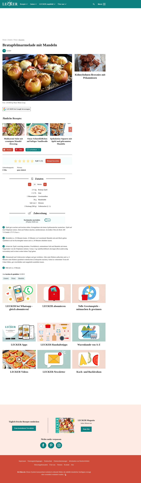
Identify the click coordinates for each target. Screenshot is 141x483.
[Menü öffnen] (104, 4)
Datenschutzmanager (60, 461)
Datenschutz (48, 461)
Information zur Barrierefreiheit (79, 461)
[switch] (47, 220)
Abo (72, 465)
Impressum (22, 461)
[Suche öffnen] (93, 4)
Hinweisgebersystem (41, 465)
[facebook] (43, 445)
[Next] (70, 129)
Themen (59, 465)
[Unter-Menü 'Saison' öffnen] (36, 4)
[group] (37, 134)
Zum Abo (86, 429)
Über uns (61, 4)
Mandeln (21, 40)
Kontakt (66, 465)
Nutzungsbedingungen (35, 461)
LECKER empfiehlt (46, 4)
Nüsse (16, 40)
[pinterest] (51, 445)
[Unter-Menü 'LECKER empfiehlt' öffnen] (54, 4)
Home (4, 40)
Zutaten (10, 40)
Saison (32, 4)
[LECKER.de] (10, 4)
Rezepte (23, 4)
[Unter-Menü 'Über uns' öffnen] (65, 4)
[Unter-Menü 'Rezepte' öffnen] (27, 4)
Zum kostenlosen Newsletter (24, 428)
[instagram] (59, 445)
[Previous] (4, 129)
